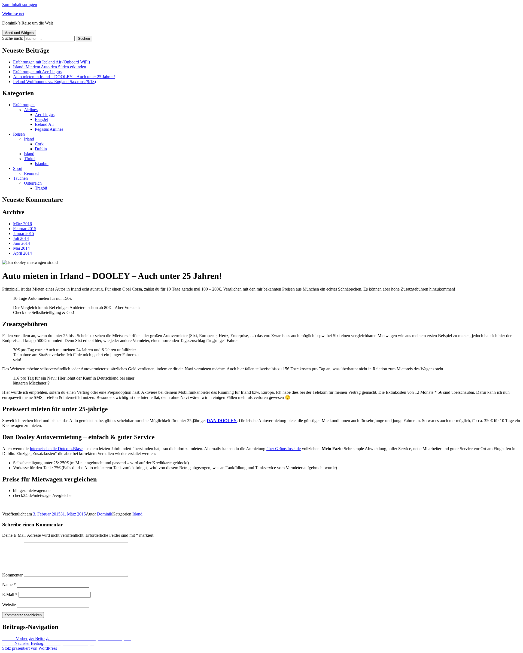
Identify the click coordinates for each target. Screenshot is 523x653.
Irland (29, 139)
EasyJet (41, 119)
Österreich (33, 183)
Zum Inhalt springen (19, 4)
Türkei (29, 158)
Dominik (104, 514)
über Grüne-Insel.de (283, 448)
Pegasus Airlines (49, 129)
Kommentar (12, 575)
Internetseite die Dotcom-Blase (56, 448)
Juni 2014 (21, 243)
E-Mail (9, 594)
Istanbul (41, 163)
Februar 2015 (24, 228)
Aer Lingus (44, 114)
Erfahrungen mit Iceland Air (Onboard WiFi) (51, 62)
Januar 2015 (23, 233)
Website (9, 604)
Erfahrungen (24, 104)
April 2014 (22, 253)
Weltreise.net (13, 13)
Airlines (31, 109)
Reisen (19, 134)
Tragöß (41, 188)
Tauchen (20, 178)
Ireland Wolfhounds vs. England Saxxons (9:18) (54, 81)
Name (9, 584)
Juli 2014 (21, 238)
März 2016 (22, 223)
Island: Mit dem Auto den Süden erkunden (49, 67)
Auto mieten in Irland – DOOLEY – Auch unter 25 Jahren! (64, 76)
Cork (39, 144)
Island (29, 153)
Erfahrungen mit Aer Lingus (37, 71)
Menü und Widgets (19, 33)
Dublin (41, 149)
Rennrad (31, 173)
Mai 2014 (21, 248)
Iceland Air (44, 124)
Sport (17, 168)
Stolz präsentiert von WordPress (29, 648)
